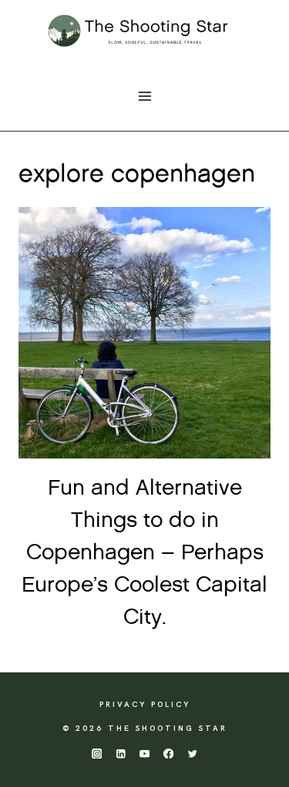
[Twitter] (192, 753)
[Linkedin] (120, 753)
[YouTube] (144, 753)
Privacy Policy (144, 704)
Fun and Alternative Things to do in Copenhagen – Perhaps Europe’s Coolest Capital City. (144, 553)
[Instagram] (96, 753)
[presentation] (144, 333)
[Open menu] (144, 96)
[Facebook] (168, 753)
